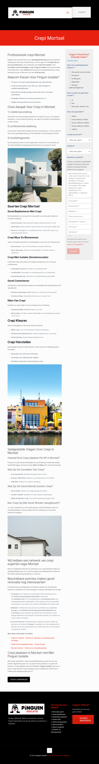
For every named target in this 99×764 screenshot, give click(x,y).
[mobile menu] (68, 13)
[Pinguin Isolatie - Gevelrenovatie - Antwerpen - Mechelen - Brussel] (23, 12)
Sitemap (66, 755)
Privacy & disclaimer (55, 755)
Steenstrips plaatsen (60, 717)
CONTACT (82, 12)
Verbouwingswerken (60, 722)
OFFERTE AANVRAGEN (18, 680)
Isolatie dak (57, 719)
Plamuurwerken (58, 724)
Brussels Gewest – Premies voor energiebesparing (28, 648)
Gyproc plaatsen (58, 727)
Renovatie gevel (58, 712)
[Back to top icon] (49, 750)
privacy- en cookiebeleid (75, 244)
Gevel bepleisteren (59, 714)
